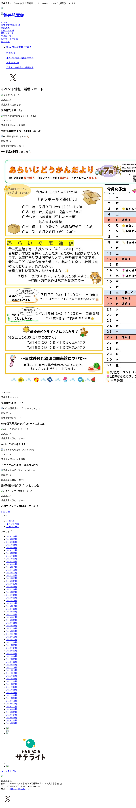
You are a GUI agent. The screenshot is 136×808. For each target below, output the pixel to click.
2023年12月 (11, 600)
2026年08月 (11, 536)
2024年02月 (11, 595)
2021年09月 (11, 676)
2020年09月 (11, 709)
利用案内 (5, 28)
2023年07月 (11, 614)
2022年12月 (11, 634)
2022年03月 (11, 659)
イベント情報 (12, 524)
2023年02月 (11, 628)
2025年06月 (11, 559)
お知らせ (10, 521)
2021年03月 (11, 692)
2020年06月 (11, 718)
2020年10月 (11, 706)
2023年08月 (11, 612)
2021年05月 (11, 687)
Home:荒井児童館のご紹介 (18, 47)
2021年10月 (11, 673)
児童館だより (7, 36)
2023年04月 (11, 623)
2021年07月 (11, 681)
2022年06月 (11, 651)
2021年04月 (11, 690)
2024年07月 (11, 581)
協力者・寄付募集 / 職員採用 (19, 67)
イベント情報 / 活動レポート (19, 58)
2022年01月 (11, 665)
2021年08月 (11, 678)
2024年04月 (11, 589)
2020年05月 (11, 720)
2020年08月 (11, 712)
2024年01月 (11, 598)
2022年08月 (11, 645)
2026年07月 (11, 539)
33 (9, 511)
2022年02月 (11, 662)
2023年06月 (11, 617)
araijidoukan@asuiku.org (18, 789)
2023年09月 (11, 609)
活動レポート (12, 526)
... (6, 511)
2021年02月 (11, 695)
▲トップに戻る (8, 771)
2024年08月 (11, 578)
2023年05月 (11, 620)
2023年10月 (11, 606)
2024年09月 (11, 575)
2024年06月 (11, 584)
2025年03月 (11, 564)
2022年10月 (11, 639)
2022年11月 (11, 637)
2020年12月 (11, 701)
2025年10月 (11, 550)
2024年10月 (11, 573)
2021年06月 (11, 684)
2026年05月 (11, 542)
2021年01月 (11, 698)
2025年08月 (11, 556)
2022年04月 (11, 656)
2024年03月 (11, 592)
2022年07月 (11, 648)
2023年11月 (11, 603)
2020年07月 (11, 715)
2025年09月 (11, 553)
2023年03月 (11, 626)
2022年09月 (11, 642)
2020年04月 (11, 723)
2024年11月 (11, 570)
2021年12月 (11, 667)
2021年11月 (11, 670)
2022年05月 (11, 653)
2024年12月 (11, 567)
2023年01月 (11, 631)
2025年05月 (11, 561)
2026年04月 (11, 545)
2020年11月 (11, 704)
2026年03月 (11, 547)
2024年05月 (11, 586)
